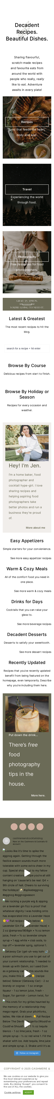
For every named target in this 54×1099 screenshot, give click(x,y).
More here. (38, 795)
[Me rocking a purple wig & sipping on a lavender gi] (27, 923)
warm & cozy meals (39, 591)
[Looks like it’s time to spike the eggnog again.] (27, 873)
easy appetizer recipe (36, 558)
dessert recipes (41, 651)
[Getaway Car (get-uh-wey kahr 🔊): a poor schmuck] (27, 973)
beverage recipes (40, 624)
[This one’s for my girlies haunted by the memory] (27, 1023)
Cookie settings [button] (12, 1092)
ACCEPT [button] (28, 1092)
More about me (35, 527)
